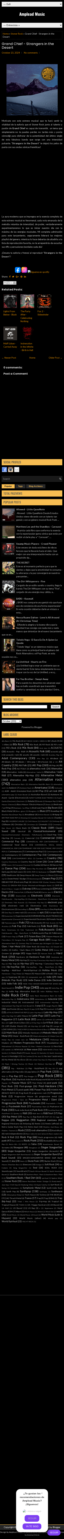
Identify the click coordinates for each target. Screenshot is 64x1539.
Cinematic (43, 824)
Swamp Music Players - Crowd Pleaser (36, 543)
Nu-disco (21, 1059)
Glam (57, 943)
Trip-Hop (43, 1201)
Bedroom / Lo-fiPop (21, 808)
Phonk (30, 1064)
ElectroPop (22, 909)
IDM (23, 977)
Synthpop (25, 1191)
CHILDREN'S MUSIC (16, 821)
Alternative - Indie (14, 772)
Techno (42, 1194)
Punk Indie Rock (22, 1110)
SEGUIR (54, 1532)
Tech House (30, 1194)
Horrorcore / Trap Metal (11, 974)
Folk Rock (47, 925)
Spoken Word (57, 1178)
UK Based (54, 1205)
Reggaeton (22, 1119)
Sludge (38, 1165)
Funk (21, 936)
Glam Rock (31, 946)
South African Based (38, 1171)
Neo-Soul (58, 1046)
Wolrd (40, 1212)
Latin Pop (37, 1015)
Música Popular (21, 1046)
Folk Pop (16, 926)
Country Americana (9, 862)
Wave (18, 1211)
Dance (46, 865)
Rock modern (54, 1134)
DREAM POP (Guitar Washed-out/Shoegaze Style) (31, 885)
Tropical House (9, 1205)
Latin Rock (24, 1019)
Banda (39, 801)
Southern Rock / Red (35, 1174)
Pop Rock (45, 1075)
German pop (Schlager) (42, 943)
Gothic (5, 950)
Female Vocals (55, 919)
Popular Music (19, 1082)
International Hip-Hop (10, 1006)
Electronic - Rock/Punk (37, 899)
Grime (56, 950)
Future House (52, 936)
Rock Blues (57, 1130)
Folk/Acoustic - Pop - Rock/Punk (15, 933)
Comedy (17, 838)
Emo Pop (43, 909)
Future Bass (35, 936)
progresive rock (39, 1093)
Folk (21, 922)
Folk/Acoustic (47, 929)
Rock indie (30, 1134)
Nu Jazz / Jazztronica (53, 1056)
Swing (4, 1188)
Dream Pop (48, 878)
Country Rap (26, 861)
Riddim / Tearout (8, 1130)
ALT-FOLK (21, 768)
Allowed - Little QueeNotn (30, 509)
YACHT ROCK (27, 1221)
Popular (8, 486)
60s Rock (5, 741)
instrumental (28, 1002)
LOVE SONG (7, 1029)
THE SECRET (23, 562)
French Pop (10, 937)
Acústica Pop (54, 755)
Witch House (29, 1212)
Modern (5, 1043)
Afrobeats (6, 762)
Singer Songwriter (51, 1147)
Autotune (55, 794)
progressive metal (48, 1096)
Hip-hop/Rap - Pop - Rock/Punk (40, 967)
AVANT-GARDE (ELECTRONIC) (41, 798)
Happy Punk (31, 953)
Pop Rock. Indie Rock (26, 1079)
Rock (21, 1130)
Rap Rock (37, 1116)
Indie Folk (12, 983)
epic (42, 912)
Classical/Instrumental (44, 831)
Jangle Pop (50, 1006)
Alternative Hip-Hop (23, 775)
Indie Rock (10, 995)
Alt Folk (23, 765)
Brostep (24, 818)
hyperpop (13, 977)
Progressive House (24, 1096)
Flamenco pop (10, 923)
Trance (28, 1198)
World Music (11, 1215)
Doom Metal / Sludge (17, 878)
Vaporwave (49, 1208)
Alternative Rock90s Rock (39, 784)
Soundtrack (21, 1171)
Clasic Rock (21, 828)
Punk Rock (37, 1110)
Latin (60, 1009)
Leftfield (48, 1019)
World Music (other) (30, 1218)
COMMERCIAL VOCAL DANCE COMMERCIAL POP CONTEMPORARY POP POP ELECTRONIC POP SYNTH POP (32, 848)
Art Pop (39, 791)
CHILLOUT (44, 821)
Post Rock (7, 1086)
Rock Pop (26, 1137)
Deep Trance (40, 875)
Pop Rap (13, 1076)
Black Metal (7, 811)
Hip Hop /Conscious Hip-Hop (41, 960)
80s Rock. (34, 744)
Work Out (49, 1212)
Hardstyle (55, 957)
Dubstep (26, 888)
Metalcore (35, 1039)
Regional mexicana (46, 1120)
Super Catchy (42, 1185)
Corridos (39, 858)
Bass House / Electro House (30, 804)
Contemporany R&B (54, 851)
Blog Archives (36, 486)
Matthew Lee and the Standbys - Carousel (38, 526)
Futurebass (6, 940)
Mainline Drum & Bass (38, 1029)
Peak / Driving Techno (14, 1064)
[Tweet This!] (13, 276)
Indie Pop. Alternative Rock (22, 991)
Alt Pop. (52, 765)
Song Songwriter (20, 1168)
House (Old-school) (44, 973)
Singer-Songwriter (17, 1151)
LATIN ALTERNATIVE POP (16, 1012)
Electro (5, 892)
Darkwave (42, 872)
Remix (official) (52, 1123)
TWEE (21, 1205)
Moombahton (53, 1043)
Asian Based (22, 795)
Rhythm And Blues (51, 1127)
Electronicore (8, 909)
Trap (39, 1198)
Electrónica (53, 906)
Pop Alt (51, 1068)
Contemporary (11, 855)
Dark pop (6, 872)
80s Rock (18, 744)
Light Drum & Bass (17, 1022)
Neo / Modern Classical (40, 1046)
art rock (53, 791)
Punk (5, 1109)
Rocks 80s (13, 1144)
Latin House (22, 1016)
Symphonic (14, 1188)
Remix (37, 1123)
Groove (5, 953)
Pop (59, 1063)
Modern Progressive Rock (27, 1042)
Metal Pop (6, 1040)
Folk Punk (31, 926)
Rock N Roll (8, 1137)
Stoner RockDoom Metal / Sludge (35, 1181)
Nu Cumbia (27, 1056)
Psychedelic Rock (17, 1106)
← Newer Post (9, 357)
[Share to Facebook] (14, 283)
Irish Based (27, 1006)
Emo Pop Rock (56, 909)
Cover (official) (55, 861)
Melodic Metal (50, 1032)
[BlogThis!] (8, 283)
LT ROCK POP (21, 1029)
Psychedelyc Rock (39, 1107)
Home (6, 33)
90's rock (58, 744)
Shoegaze (18, 1147)
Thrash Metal (15, 1198)
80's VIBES (40, 741)
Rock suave (16, 1141)
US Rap (31, 1208)
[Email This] (5, 283)
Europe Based (55, 912)
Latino (39, 1019)
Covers (9, 865)
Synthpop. (43, 1192)
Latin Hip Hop (35, 1012)
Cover (39, 861)
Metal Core (54, 1036)
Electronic (37, 895)
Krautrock (50, 1009)
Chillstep (55, 821)
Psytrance (54, 1106)
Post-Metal (7, 1089)
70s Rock (16, 741)
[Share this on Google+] (17, 276)
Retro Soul (33, 1127)
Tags (20, 486)
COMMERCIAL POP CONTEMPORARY (42, 842)
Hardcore (20, 957)
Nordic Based (30, 1053)
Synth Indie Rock (54, 1188)
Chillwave (6, 824)
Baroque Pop (50, 801)
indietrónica (39, 999)
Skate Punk (33, 1161)
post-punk (23, 1089)
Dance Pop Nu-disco (35, 869)
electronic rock (16, 905)
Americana (40, 787)
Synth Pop (11, 1191)
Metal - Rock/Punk (21, 1036)
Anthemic (58, 788)
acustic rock (39, 755)
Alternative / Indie (33, 772)
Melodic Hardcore (31, 1032)
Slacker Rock (50, 1161)
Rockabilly (48, 1140)
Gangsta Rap (20, 940)
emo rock (19, 912)
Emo (31, 909)
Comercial (29, 838)
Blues (42, 811)
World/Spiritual (9, 1221)
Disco (50, 875)
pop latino (31, 1071)
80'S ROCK (28, 741)
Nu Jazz (38, 1056)
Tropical (55, 1201)
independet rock (35, 977)
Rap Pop (26, 1117)
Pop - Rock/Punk (36, 1068)
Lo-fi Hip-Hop (34, 1023)
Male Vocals (56, 1029)
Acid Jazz (43, 748)
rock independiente (14, 1133)
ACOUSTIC (56, 747)
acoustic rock (12, 755)
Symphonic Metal (32, 1187)
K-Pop (40, 1009)
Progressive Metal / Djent (43, 1099)
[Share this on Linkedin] (25, 276)
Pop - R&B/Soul (17, 1068)
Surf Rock (55, 1184)
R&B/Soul (48, 1113)
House (28, 973)
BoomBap (55, 811)
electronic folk (56, 899)
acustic (26, 755)
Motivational (7, 1046)
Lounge (56, 1026)
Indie (48, 977)
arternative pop (8, 795)
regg (57, 1117)
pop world (42, 1079)
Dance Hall (57, 865)
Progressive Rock (12, 1103)
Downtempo (34, 879)
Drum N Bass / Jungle (10, 889)
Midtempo (54, 1040)
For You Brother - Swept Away (32, 679)
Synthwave (56, 1191)
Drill (57, 885)
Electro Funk (32, 892)
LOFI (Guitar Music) (14, 1026)
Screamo (6, 1147)
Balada (31, 801)
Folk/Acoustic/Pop (40, 933)
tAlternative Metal (14, 1195)
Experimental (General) (11, 919)
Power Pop (40, 1089)
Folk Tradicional (27, 930)
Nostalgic (14, 1056)
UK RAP (5, 1208)
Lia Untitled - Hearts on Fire (31, 661)
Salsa (34, 1144)
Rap (60, 1113)
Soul (35, 1167)
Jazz (60, 1005)
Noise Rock (16, 1053)
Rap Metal (12, 1116)
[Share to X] (11, 283)
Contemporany (15, 851)
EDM (55, 888)
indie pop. (44, 988)
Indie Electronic (54, 980)
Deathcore (11, 875)
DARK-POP (30, 872)
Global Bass (45, 947)
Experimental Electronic (35, 919)
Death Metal (56, 871)
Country (51, 858)
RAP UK (48, 1117)
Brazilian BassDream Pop (12, 815)
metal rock (20, 1040)
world (59, 1211)
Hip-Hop (24, 963)
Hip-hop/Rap (13, 966)
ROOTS (24, 1144)
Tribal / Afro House (25, 1201)
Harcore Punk (46, 953)
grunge (16, 953)
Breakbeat (29, 814)
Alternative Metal (51, 775)
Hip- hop (12, 963)
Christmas (31, 824)
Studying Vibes (27, 1185)
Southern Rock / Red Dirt (20, 1177)
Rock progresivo (46, 1137)
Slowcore (27, 1164)
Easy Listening (42, 888)
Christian (19, 824)
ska (13, 1161)
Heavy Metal (8, 960)
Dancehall (52, 868)
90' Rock (46, 744)
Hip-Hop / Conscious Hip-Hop (48, 963)
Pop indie (19, 1071)
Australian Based (39, 794)
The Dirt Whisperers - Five (30, 581)
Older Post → (55, 357)
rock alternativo (39, 1130)
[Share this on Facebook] (9, 276)
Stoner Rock (17, 33)
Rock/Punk (30, 1140)
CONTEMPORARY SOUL (22, 858)
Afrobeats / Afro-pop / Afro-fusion (31, 762)
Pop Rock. (7, 1079)
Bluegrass (33, 811)
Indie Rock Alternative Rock (42, 996)
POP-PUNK (55, 1080)
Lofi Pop (45, 1026)
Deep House (25, 875)
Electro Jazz (46, 892)
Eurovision (9, 916)
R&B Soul (36, 1113)
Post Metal (37, 1083)
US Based (17, 1208)
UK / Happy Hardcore (37, 1205)
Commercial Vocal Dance (14, 844)
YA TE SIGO (32, 1526)
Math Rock (11, 1032)
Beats (48, 804)
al (53, 762)
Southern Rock (16, 1174)
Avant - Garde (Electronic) (14, 797)
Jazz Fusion (11, 1009)
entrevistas (31, 913)
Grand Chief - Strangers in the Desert (28, 45)
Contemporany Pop (33, 851)
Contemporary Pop (32, 854)
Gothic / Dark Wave (21, 950)
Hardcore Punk (37, 957)
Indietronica (23, 999)
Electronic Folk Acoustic (15, 902)
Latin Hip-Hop (51, 1012)
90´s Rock (11, 747)
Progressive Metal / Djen (13, 1100)
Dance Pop (11, 868)
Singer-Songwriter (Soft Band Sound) (16, 1154)
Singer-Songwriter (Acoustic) (45, 1151)
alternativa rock (38, 768)
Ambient (12, 788)
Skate (22, 1161)
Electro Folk (18, 892)
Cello (49, 818)
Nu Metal (9, 1059)
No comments (31, 52)
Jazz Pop (23, 1009)
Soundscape (7, 1171)
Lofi (60, 1022)
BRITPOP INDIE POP (10, 818)
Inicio (36, 1535)
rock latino (42, 1134)
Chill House (32, 821)
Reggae (5, 1120)
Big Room (53, 807)
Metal (5, 1036)
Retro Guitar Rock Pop (12, 1127)
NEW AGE (19, 1049)
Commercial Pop (10, 841)
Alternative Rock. (18, 784)
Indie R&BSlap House (49, 991)
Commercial (47, 837)
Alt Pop (36, 765)
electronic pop (55, 902)
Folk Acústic (51, 923)
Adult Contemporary (14, 758)
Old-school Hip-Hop (37, 1060)
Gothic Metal (41, 950)
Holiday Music (49, 970)
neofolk (8, 1050)
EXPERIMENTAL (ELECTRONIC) (45, 916)
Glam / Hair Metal (11, 946)
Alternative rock (48, 779)
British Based (43, 815)
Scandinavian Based (51, 1144)
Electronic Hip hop (36, 902)
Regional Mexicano (10, 1123)
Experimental (22, 916)
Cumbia (36, 865)
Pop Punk (46, 1071)
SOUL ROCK (51, 1167)
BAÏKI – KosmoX (24, 598)
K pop (32, 1009)
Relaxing (27, 1123)
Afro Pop (41, 758)
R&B (25, 1113)
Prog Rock (23, 1093)
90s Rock (27, 747)
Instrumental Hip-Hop (49, 1002)
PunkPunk (6, 1113)
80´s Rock (52, 741)
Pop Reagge (29, 1076)
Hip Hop (23, 960)
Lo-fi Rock (48, 1022)
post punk (52, 1082)
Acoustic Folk (37, 751)
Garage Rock (37, 939)
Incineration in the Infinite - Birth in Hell (26, 347)
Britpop (56, 814)
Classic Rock (39, 827)
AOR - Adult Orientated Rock (18, 791)
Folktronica (57, 933)
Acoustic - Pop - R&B (15, 751)
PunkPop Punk (54, 1110)
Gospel (56, 947)
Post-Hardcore (47, 1086)
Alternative (56, 768)
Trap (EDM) (49, 1198)
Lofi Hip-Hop (33, 1026)
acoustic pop (56, 751)
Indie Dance (34, 980)
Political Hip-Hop (45, 1064)
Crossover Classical (22, 865)
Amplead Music (32, 14)
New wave (32, 1049)
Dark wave (18, 872)
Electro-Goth (21, 896)
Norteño (43, 1053)
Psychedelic (34, 1103)
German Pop (24, 943)
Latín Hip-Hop (7, 1016)
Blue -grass (20, 811)
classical (21, 831)
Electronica (36, 905)
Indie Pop (22, 987)
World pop (53, 1218)
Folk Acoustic (36, 922)
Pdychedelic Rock (55, 1060)
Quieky (16, 1113)
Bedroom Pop (38, 808)
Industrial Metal (9, 1002)
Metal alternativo (40, 1036)
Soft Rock (49, 1164)
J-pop (38, 1005)
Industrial (52, 999)
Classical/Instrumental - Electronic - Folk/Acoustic (22, 835)
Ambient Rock (25, 788)
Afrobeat (54, 758)
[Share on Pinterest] (21, 276)
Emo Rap (8, 913)
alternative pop (18, 779)
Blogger (38, 727)
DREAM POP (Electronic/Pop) (15, 882)
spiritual (45, 1178)
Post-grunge (25, 1086)
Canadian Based (37, 818)
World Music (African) (29, 1215)
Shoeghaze (33, 1148)
